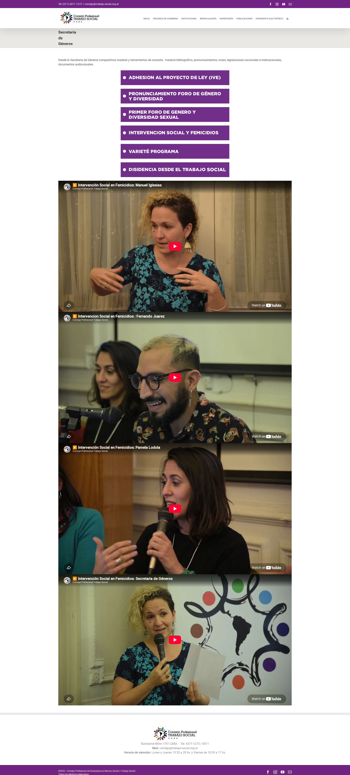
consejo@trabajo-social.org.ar (102, 4)
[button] (287, 18)
